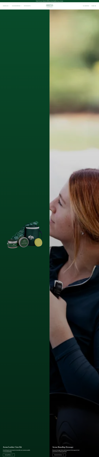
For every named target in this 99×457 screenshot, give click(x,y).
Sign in (94, 5)
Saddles (5, 5)
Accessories (16, 5)
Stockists (27, 5)
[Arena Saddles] (49, 5)
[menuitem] (27, 6)
